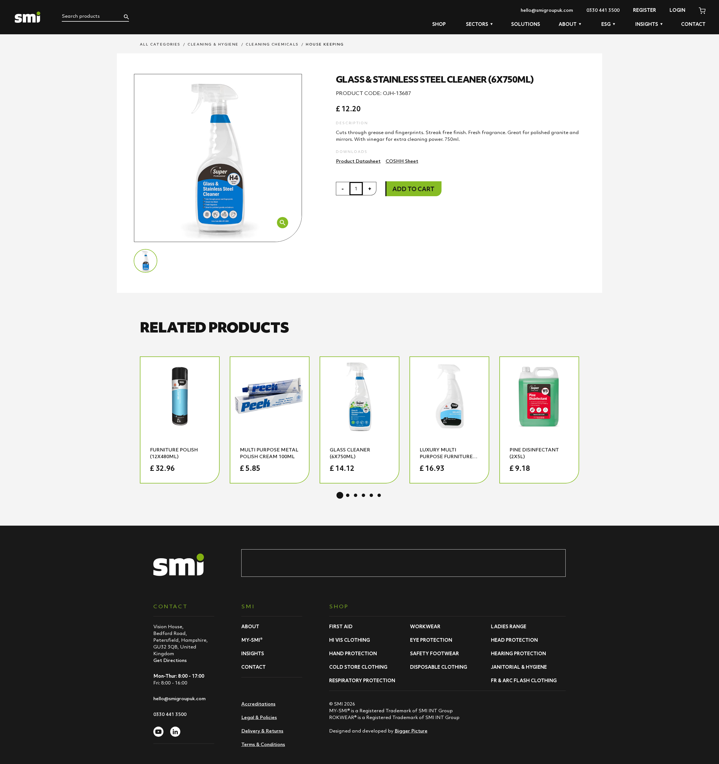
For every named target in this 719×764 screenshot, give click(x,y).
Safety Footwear (434, 653)
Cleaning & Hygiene (213, 44)
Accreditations (258, 704)
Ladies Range (508, 626)
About (250, 626)
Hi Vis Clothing (349, 640)
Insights (252, 653)
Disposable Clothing (438, 667)
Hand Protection (353, 653)
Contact (693, 24)
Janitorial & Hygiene (519, 667)
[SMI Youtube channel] (158, 732)
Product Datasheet (358, 161)
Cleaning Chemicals (272, 44)
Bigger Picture (411, 731)
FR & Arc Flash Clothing (524, 680)
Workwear (425, 626)
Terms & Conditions (263, 744)
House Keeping (325, 44)
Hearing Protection (518, 653)
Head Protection (514, 640)
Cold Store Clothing (358, 667)
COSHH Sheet (402, 161)
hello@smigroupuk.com (547, 10)
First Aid (340, 626)
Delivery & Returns (262, 731)
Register (644, 10)
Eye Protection (431, 640)
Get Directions (170, 660)
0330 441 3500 (603, 10)
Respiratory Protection (362, 680)
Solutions (525, 24)
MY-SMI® (252, 640)
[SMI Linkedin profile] (175, 732)
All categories (160, 44)
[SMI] (27, 17)
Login (677, 10)
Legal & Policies (259, 717)
